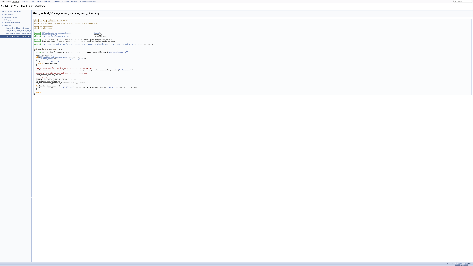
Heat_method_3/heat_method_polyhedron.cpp (22, 31)
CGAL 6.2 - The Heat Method (12, 12)
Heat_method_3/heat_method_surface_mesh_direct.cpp (25, 36)
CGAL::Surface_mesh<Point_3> (55, 36)
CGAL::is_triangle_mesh (72, 59)
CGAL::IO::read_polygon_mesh (53, 57)
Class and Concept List (12, 23)
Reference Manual (10, 17)
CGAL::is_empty (46, 59)
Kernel (97, 33)
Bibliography (8, 20)
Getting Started (43, 1)
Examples (7, 25)
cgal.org (25, 1)
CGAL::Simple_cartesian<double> (57, 33)
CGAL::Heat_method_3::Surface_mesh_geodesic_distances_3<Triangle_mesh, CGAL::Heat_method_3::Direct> (90, 44)
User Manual (8, 14)
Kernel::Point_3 (49, 35)
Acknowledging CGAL (88, 1)
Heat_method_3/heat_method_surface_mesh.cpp (22, 33)
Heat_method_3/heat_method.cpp (17, 28)
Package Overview (69, 1)
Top (32, 1)
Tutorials (56, 1)
